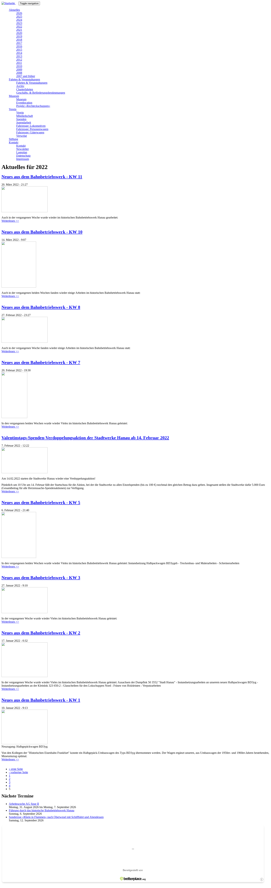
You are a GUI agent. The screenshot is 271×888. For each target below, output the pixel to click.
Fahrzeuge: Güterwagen (30, 132)
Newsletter (22, 149)
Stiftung (13, 139)
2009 (19, 69)
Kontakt (13, 142)
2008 (19, 72)
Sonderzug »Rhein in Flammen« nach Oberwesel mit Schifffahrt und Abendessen (56, 817)
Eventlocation (24, 102)
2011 (19, 62)
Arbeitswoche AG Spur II (24, 803)
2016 (19, 46)
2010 (19, 66)
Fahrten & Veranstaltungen (24, 79)
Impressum (22, 159)
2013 (19, 56)
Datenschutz (23, 155)
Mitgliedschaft (24, 115)
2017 (19, 43)
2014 (19, 52)
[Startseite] (9, 3)
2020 (19, 33)
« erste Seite (16, 769)
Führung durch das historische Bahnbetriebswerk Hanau (41, 810)
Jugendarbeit (23, 122)
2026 (19, 13)
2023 (19, 23)
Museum (14, 96)
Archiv (20, 86)
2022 (19, 26)
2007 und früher (25, 76)
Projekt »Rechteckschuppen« (33, 106)
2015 (19, 49)
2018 (19, 39)
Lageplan (21, 152)
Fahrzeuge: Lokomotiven (31, 125)
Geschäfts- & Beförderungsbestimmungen (40, 92)
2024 (19, 19)
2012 (19, 59)
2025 (19, 16)
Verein (12, 109)
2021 (19, 29)
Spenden (21, 119)
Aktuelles (14, 9)
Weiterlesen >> (10, 220)
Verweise (21, 135)
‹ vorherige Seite (18, 772)
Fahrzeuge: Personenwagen (32, 129)
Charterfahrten (24, 89)
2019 (19, 36)
